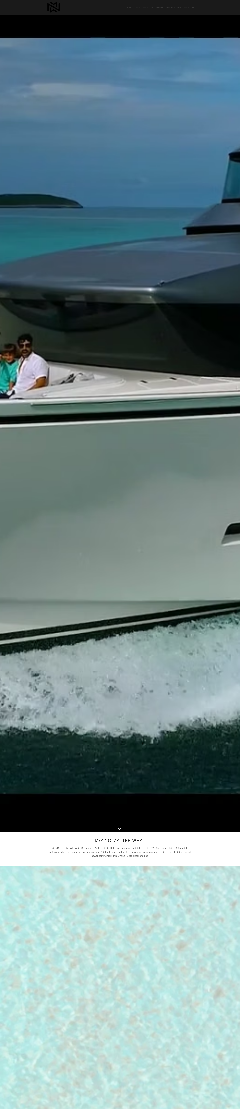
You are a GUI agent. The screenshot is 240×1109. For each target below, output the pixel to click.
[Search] (193, 7)
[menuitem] (129, 7)
